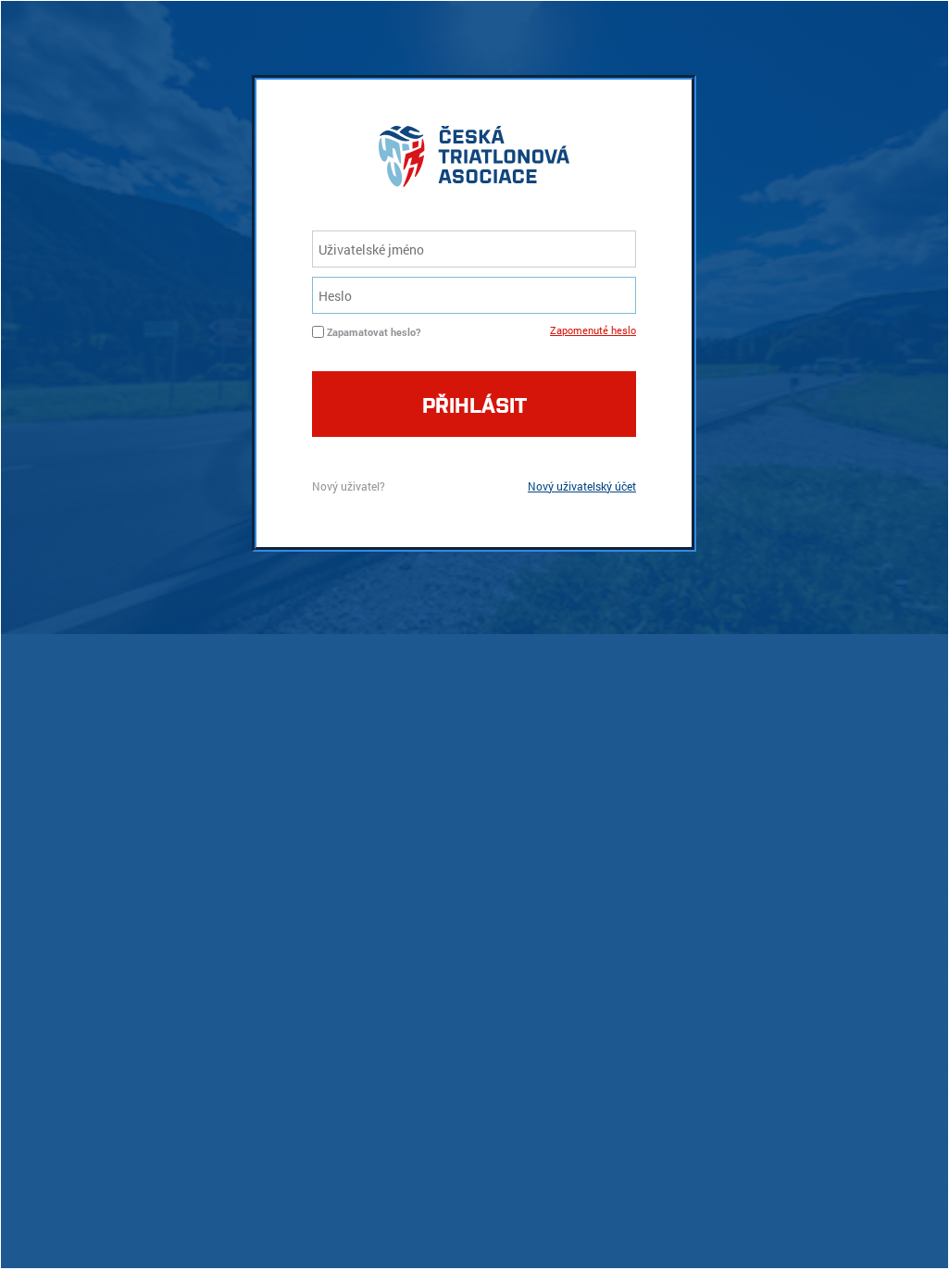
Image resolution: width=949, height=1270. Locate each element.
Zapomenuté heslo (593, 330)
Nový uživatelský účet (582, 486)
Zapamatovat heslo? (373, 332)
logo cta (474, 161)
